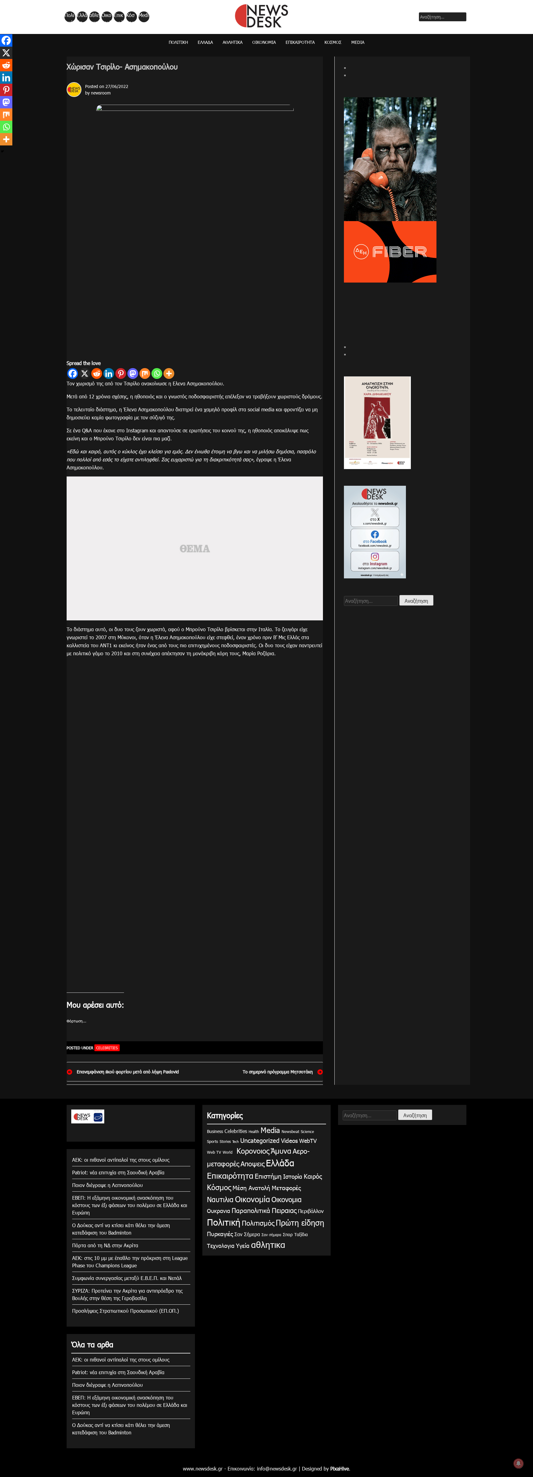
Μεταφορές (286, 1187)
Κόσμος (130, 17)
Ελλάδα (82, 17)
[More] (168, 373)
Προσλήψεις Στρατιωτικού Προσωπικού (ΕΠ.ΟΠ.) (125, 1310)
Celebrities (107, 1047)
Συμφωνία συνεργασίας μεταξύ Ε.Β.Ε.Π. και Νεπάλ (127, 1278)
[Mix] (144, 373)
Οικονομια (286, 1199)
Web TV (214, 1152)
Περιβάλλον (311, 1210)
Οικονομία (106, 17)
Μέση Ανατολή (251, 1187)
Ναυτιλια (220, 1199)
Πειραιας (284, 1210)
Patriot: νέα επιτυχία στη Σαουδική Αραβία (118, 1172)
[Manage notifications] (518, 1463)
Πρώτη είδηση (300, 1222)
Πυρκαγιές (220, 1233)
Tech (235, 1141)
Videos (289, 1140)
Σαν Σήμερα (247, 1234)
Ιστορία (292, 1176)
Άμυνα (281, 1151)
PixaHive (339, 1468)
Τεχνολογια (220, 1245)
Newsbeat (290, 1131)
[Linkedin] (108, 373)
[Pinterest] (120, 373)
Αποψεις (252, 1163)
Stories (225, 1141)
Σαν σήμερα (271, 1234)
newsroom (101, 93)
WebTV (308, 1140)
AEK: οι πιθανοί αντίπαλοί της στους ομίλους (120, 1159)
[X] (84, 373)
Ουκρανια (218, 1210)
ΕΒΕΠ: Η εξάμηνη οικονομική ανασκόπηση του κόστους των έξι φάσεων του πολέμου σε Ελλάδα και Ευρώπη (129, 1205)
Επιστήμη (268, 1176)
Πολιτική (69, 17)
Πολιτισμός (258, 1223)
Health (254, 1131)
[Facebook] (72, 373)
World (228, 1152)
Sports (212, 1141)
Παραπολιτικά (251, 1210)
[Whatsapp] (156, 373)
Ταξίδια (301, 1234)
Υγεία (243, 1245)
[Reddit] (96, 373)
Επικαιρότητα (119, 17)
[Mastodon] (132, 373)
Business (215, 1131)
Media (143, 17)
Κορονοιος (251, 1151)
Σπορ (288, 1234)
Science (307, 1131)
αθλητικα (94, 17)
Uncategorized (259, 1140)
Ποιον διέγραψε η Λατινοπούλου (107, 1185)
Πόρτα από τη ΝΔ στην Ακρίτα (105, 1245)
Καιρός (313, 1176)
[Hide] (2, 151)
